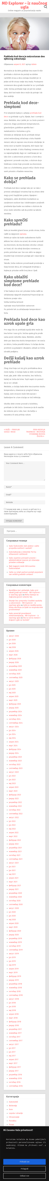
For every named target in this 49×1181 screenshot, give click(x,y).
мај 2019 (12, 965)
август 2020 (14, 908)
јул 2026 (12, 640)
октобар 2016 (15, 1082)
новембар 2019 (15, 942)
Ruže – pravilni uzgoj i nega (12, 431)
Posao (11, 1124)
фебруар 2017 (15, 1067)
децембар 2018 (15, 984)
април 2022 (13, 832)
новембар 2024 (15, 715)
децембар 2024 (15, 711)
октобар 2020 (15, 901)
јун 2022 (12, 825)
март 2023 (13, 791)
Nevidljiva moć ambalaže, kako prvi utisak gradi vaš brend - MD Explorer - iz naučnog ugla (25, 592)
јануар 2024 (14, 753)
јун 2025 (12, 689)
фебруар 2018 (15, 1022)
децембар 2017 (15, 1029)
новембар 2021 (15, 851)
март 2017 (13, 1063)
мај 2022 (12, 829)
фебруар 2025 (15, 704)
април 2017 (13, 1059)
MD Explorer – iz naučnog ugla (24, 5)
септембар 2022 (15, 814)
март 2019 (13, 972)
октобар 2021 (14, 855)
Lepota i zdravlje (16, 1113)
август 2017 (14, 1044)
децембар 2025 (15, 666)
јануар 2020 (14, 935)
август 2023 (14, 772)
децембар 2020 (15, 893)
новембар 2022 (15, 806)
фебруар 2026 (15, 659)
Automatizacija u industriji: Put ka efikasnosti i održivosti (22, 553)
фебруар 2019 (15, 976)
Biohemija (13, 1106)
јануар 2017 (14, 1071)
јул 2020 (12, 912)
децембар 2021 (15, 848)
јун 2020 (12, 916)
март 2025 (13, 700)
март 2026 (13, 655)
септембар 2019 (16, 950)
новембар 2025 (15, 670)
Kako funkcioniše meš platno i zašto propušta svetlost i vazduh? (24, 547)
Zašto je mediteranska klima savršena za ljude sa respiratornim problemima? (26, 607)
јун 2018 (12, 1006)
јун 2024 (12, 734)
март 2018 (13, 1018)
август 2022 (14, 817)
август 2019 (14, 954)
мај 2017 (12, 1056)
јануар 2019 (14, 980)
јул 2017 (12, 1048)
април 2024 (14, 742)
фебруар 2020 (15, 931)
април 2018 (14, 1014)
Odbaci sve (24, 1176)
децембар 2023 (15, 757)
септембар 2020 (16, 904)
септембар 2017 (15, 1041)
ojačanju (23, 234)
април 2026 (14, 651)
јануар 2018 (14, 1025)
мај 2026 (12, 647)
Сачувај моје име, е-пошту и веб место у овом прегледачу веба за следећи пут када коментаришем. (22, 511)
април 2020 (14, 923)
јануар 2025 (14, 708)
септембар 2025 (15, 677)
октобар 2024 (15, 719)
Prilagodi (24, 1169)
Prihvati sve (24, 1162)
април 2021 (13, 878)
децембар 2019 (15, 938)
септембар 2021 (15, 859)
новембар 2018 (15, 988)
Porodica (12, 1121)
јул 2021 (12, 867)
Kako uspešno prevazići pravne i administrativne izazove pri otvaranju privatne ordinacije (24, 560)
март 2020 (13, 927)
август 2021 (14, 863)
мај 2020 (12, 919)
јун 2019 (12, 961)
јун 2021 (12, 870)
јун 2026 (12, 643)
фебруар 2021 (15, 885)
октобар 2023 (14, 764)
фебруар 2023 (15, 795)
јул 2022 (12, 821)
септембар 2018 (16, 995)
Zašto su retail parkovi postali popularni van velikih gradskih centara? (26, 573)
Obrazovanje (14, 1117)
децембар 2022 (15, 802)
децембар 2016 (15, 1075)
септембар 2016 (16, 1086)
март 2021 (13, 882)
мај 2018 (12, 1010)
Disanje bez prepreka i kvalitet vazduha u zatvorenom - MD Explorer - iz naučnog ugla (25, 603)
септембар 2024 (16, 723)
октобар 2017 (14, 1037)
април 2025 (13, 696)
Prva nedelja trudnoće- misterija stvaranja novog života (35, 433)
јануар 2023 (14, 798)
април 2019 (14, 969)
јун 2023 (12, 780)
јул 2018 (12, 1003)
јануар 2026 (14, 662)
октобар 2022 (14, 810)
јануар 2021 (14, 889)
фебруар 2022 (15, 840)
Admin (33, 64)
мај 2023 (12, 783)
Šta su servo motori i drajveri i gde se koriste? (24, 619)
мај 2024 (12, 738)
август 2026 (14, 636)
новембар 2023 (15, 761)
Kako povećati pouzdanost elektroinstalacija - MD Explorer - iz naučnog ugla (24, 615)
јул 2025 (12, 685)
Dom (11, 1109)
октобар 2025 (14, 674)
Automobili (13, 1102)
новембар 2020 (15, 897)
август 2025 (14, 681)
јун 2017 (12, 1052)
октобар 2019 (15, 946)
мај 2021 (12, 874)
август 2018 (14, 999)
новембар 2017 (15, 1033)
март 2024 (13, 746)
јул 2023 (12, 776)
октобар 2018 (15, 991)
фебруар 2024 (15, 749)
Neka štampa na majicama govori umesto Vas (23, 596)
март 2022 (13, 836)
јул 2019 (12, 957)
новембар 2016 (15, 1078)
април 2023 (13, 787)
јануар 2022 (14, 844)
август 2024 (14, 727)
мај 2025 (12, 693)
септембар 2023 (15, 768)
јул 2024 (12, 730)
